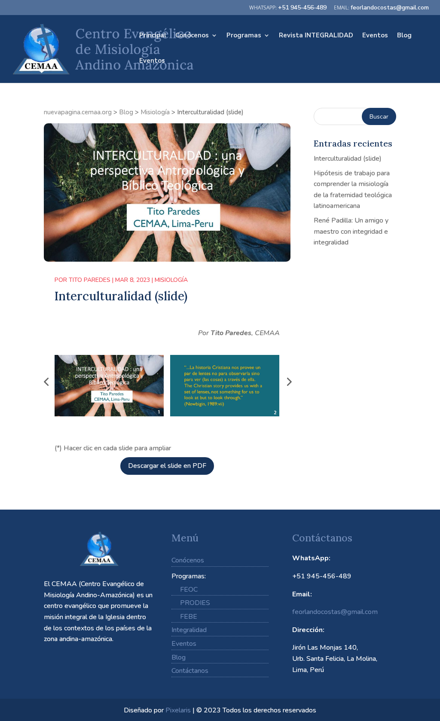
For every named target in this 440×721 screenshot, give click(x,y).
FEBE (188, 616)
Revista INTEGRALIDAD (316, 36)
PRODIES (195, 603)
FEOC (189, 589)
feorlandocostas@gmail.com (335, 612)
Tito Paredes (89, 280)
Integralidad (189, 630)
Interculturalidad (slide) (348, 158)
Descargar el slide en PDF (167, 465)
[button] (46, 381)
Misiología (171, 280)
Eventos (375, 36)
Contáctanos (189, 670)
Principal (152, 36)
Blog (404, 36)
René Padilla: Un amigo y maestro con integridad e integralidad (351, 231)
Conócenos (192, 36)
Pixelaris (178, 710)
